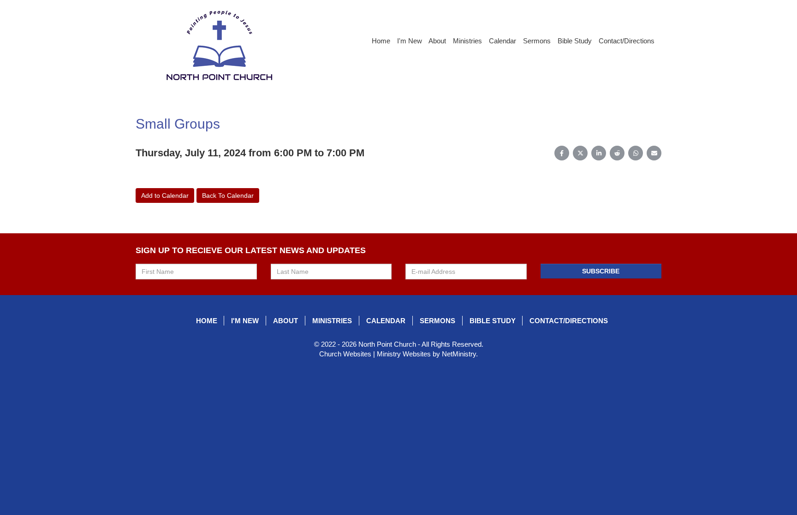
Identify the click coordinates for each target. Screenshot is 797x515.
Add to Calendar (165, 195)
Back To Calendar (228, 195)
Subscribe (600, 271)
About (437, 41)
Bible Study (575, 41)
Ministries (467, 41)
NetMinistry (459, 354)
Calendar (502, 41)
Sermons (537, 41)
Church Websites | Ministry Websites (376, 354)
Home (381, 41)
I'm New (409, 41)
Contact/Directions (626, 41)
